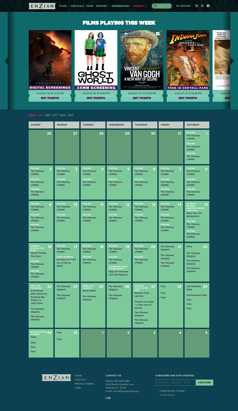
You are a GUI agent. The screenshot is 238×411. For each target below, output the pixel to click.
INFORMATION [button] (120, 6)
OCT (55, 115)
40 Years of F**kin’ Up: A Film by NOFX (66, 262)
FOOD (89, 6)
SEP (48, 115)
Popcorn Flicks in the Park (141, 288)
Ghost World (89, 290)
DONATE (138, 6)
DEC (71, 115)
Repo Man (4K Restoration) (194, 214)
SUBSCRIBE (204, 382)
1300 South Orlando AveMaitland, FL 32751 (119, 386)
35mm (85, 286)
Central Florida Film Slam (37, 248)
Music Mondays (65, 257)
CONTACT (80, 380)
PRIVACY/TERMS (84, 384)
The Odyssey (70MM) (193, 137)
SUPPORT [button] (101, 6)
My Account (183, 6)
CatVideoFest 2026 (194, 288)
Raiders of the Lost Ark (142, 294)
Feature (191, 133)
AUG (40, 115)
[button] (4, 61)
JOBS (78, 388)
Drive (189, 246)
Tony (163, 286)
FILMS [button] (63, 6)
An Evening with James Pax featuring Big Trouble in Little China (39, 296)
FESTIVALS (77, 6)
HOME (78, 376)
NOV (63, 115)
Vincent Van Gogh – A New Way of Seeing (144, 305)
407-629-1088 (122, 381)
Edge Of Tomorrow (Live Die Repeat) (119, 273)
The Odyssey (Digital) (167, 248)
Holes (33, 337)
